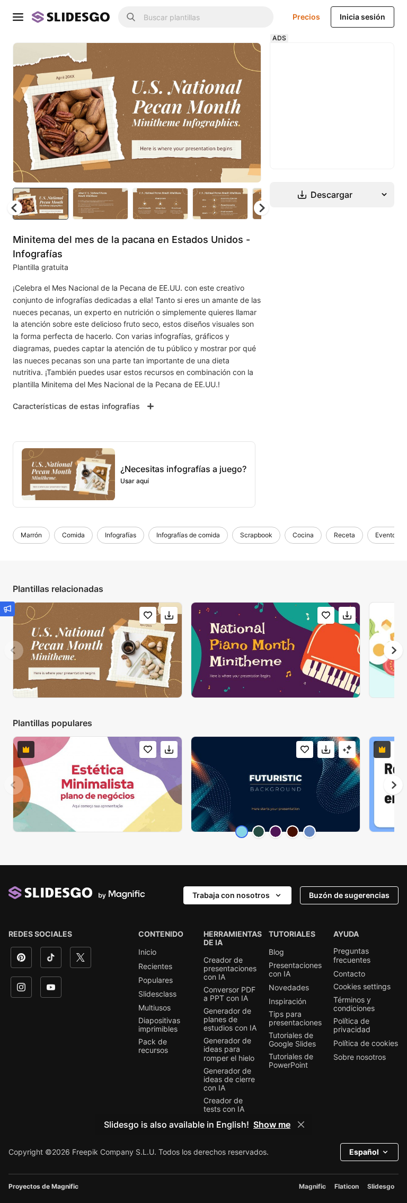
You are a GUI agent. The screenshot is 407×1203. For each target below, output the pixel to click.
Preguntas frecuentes (351, 955)
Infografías (120, 535)
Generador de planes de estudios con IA (230, 1019)
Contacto (349, 974)
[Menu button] (18, 17)
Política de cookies (365, 1043)
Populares (155, 980)
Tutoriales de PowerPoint (291, 1060)
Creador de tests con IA (224, 1104)
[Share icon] (243, 59)
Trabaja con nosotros (231, 895)
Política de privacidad (351, 1025)
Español (364, 1151)
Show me (271, 1124)
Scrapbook (256, 535)
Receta (344, 535)
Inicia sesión (362, 16)
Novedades (289, 987)
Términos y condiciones (354, 1004)
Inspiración (287, 1001)
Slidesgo (380, 1186)
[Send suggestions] (7, 609)
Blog (276, 952)
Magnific (312, 1186)
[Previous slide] (13, 650)
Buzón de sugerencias (349, 895)
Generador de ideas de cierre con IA (229, 1079)
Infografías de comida (188, 535)
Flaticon (346, 1186)
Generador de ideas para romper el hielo (229, 1049)
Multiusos (154, 1008)
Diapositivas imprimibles (159, 1024)
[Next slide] (245, 112)
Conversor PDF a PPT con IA (229, 994)
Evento (385, 535)
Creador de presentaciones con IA (230, 968)
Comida (73, 535)
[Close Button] (301, 1124)
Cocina (303, 535)
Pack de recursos (153, 1046)
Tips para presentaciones (295, 1018)
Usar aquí (134, 481)
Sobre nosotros (359, 1057)
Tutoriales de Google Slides (292, 1039)
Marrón (31, 535)
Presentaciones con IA (295, 969)
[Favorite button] (215, 59)
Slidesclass (157, 994)
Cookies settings (362, 986)
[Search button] (131, 17)
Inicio (147, 952)
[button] (261, 208)
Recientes (155, 966)
